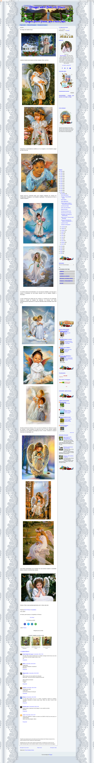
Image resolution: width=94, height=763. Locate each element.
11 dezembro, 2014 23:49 (31, 687)
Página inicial (39, 747)
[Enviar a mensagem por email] (20, 611)
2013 (61, 246)
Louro (24, 714)
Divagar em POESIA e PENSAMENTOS (64, 331)
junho (62, 235)
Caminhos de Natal (65, 205)
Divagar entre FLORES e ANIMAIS (65, 348)
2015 (61, 190)
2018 (61, 185)
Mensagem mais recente (24, 747)
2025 (61, 173)
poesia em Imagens (64, 425)
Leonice (24, 687)
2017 (61, 186)
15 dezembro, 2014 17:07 (30, 714)
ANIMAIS (62, 271)
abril (62, 238)
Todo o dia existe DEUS (65, 207)
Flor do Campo (63, 402)
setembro (63, 230)
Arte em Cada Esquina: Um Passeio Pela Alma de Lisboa (68, 358)
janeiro (62, 244)
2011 (61, 249)
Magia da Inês (25, 673)
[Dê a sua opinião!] (21, 611)
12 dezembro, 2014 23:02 (31, 697)
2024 (61, 174)
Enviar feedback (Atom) (29, 750)
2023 (61, 176)
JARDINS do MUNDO (64, 276)
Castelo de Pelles (64, 222)
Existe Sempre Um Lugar (28, 654)
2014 (61, 192)
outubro (62, 228)
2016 (61, 188)
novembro (63, 226)
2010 (61, 251)
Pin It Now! (32, 617)
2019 (61, 183)
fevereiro (63, 242)
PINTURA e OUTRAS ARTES (66, 278)
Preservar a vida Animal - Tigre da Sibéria (68, 447)
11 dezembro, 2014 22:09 (34, 673)
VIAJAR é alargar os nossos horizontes (66, 340)
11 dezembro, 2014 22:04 (30, 663)
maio (62, 237)
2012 (61, 247)
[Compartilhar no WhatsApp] (35, 624)
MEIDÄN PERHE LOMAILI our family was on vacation (67, 411)
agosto (62, 231)
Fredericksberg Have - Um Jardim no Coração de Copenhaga (68, 342)
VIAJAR (61, 283)
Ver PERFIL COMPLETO (66, 65)
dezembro (63, 193)
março (62, 240)
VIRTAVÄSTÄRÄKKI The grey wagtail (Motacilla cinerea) (68, 420)
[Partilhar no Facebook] (23, 611)
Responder (25, 659)
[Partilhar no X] (22, 611)
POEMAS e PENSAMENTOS (66, 280)
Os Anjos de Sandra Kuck (66, 211)
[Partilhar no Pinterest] (24, 611)
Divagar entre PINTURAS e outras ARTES (65, 356)
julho (62, 233)
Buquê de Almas (64, 209)
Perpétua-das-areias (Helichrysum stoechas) (68, 350)
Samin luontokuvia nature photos (65, 418)
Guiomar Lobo (26, 706)
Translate (67, 30)
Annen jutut (62, 409)
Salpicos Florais (67, 403)
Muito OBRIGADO (64, 201)
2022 (61, 178)
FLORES (62, 273)
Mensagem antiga (53, 747)
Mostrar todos (72, 432)
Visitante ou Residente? (65, 224)
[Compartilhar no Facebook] (25, 624)
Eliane (24, 663)
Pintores (24, 627)
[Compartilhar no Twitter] (28, 624)
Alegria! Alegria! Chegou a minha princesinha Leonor (66, 204)
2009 (61, 253)
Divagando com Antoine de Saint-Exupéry (66, 215)
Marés (65, 426)
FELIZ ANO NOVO (64, 195)
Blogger (50, 754)
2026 (61, 171)
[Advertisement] (66, 151)
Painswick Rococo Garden (66, 212)
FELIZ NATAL (64, 199)
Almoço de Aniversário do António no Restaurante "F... (67, 221)
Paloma (24, 697)
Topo (92, 761)
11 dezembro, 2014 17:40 (38, 654)
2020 (61, 181)
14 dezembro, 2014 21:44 (34, 706)
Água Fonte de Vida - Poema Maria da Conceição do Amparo (67, 438)
